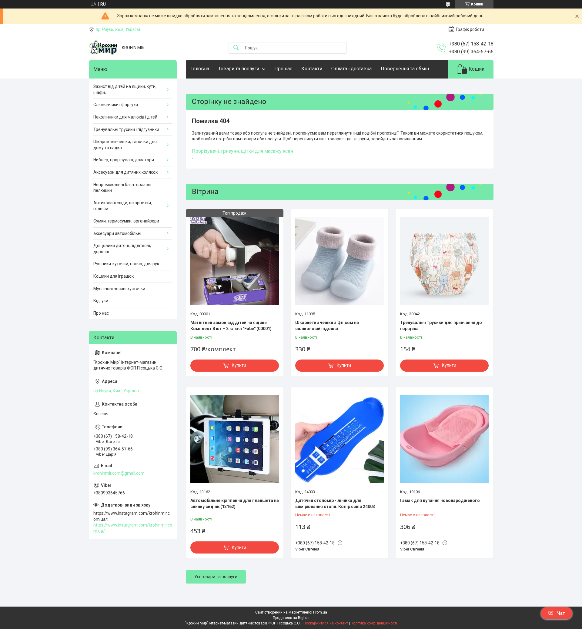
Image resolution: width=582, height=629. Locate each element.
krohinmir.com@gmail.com (119, 473)
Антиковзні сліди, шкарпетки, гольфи (122, 205)
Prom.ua (320, 612)
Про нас (283, 69)
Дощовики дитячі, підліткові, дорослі (122, 248)
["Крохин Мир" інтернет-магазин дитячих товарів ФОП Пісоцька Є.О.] (103, 47)
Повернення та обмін (405, 69)
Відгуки (100, 300)
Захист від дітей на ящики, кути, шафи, (124, 89)
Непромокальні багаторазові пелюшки (122, 187)
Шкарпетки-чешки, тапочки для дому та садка (125, 144)
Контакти (311, 69)
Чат (561, 613)
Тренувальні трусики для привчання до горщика (441, 325)
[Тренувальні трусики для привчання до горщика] (444, 261)
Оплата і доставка (351, 69)
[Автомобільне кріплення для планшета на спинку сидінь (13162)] (234, 439)
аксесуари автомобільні (117, 233)
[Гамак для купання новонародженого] (444, 439)
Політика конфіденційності (374, 623)
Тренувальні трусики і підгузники (126, 129)
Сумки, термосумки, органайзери (126, 221)
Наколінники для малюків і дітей (125, 117)
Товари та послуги (238, 69)
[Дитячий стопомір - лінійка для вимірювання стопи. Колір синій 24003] (339, 439)
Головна (199, 69)
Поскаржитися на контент (325, 623)
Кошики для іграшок (113, 276)
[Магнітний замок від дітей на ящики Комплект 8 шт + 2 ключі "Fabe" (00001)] (234, 261)
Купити (239, 365)
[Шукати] (236, 48)
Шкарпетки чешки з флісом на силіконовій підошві (327, 325)
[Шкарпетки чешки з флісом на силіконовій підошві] (339, 261)
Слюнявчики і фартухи (115, 104)
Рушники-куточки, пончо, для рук (126, 263)
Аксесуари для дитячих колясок (125, 172)
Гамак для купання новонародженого (440, 500)
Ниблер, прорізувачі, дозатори (123, 159)
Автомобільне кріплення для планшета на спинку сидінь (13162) (234, 503)
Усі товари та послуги (215, 576)
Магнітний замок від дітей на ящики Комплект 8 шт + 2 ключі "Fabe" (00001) (231, 325)
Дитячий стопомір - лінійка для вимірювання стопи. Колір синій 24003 (335, 503)
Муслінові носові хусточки (119, 288)
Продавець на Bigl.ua (291, 618)
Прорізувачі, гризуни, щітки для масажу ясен (242, 151)
